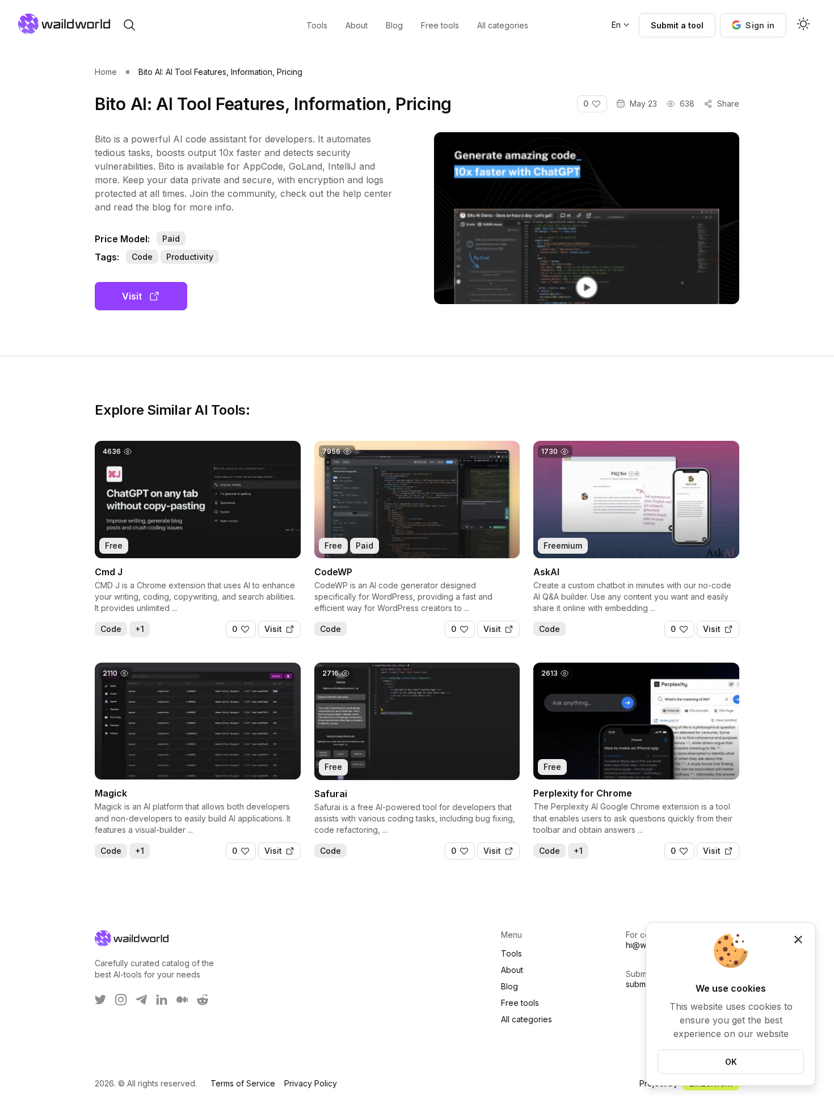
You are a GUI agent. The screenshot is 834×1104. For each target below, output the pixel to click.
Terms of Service (242, 1083)
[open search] (129, 24)
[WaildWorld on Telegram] (141, 999)
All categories (526, 1019)
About (512, 970)
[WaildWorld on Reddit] (202, 999)
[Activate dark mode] (803, 25)
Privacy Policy (310, 1083)
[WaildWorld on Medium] (182, 999)
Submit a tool (677, 25)
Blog (509, 986)
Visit (132, 296)
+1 (139, 629)
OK (731, 1062)
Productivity (189, 257)
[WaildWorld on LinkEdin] (161, 999)
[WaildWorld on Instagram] (121, 999)
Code (142, 257)
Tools (511, 953)
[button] (753, 25)
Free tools (520, 1003)
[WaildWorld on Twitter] (100, 999)
